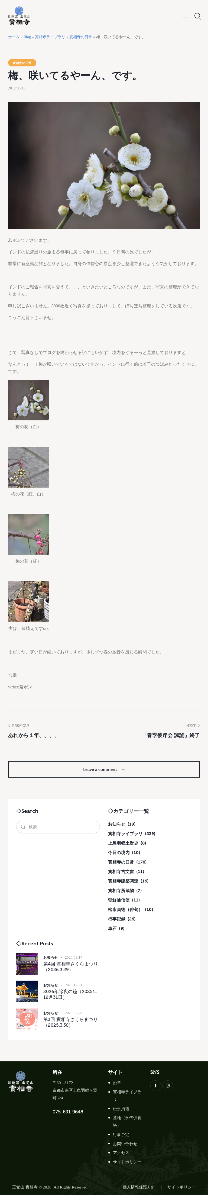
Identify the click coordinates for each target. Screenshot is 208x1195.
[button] (185, 16)
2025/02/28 (73, 1013)
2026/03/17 (73, 957)
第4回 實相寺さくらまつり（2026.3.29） (70, 966)
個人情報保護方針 (139, 1187)
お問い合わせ (125, 1144)
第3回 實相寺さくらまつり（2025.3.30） (70, 1022)
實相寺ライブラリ (50, 37)
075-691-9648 (68, 1112)
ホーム (14, 37)
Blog (27, 37)
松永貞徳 (121, 1109)
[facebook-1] (155, 1085)
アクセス (121, 1153)
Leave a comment (100, 769)
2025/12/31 (73, 985)
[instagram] (167, 1085)
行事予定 (121, 1134)
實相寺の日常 (80, 37)
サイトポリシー (127, 1162)
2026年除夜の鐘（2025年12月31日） (70, 994)
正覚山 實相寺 (25, 1187)
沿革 (117, 1083)
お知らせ (50, 957)
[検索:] (58, 826)
